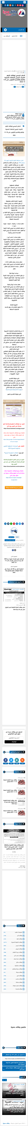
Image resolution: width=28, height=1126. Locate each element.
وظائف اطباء (13, 939)
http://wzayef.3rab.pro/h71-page (14, 390)
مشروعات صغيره (13, 932)
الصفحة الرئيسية (19, 71)
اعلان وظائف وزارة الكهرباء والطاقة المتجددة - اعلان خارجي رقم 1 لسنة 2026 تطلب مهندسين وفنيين (14, 847)
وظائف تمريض (13, 949)
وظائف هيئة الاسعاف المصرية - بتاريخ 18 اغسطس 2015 (14, 1111)
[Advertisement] (14, 55)
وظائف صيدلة (13, 972)
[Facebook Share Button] (22, 524)
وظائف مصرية (6, 1123)
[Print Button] (5, 524)
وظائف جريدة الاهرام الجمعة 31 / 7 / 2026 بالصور (10, 781)
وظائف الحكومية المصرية (11, 453)
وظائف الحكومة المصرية (9, 71)
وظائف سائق (13, 962)
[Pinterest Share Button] (17, 524)
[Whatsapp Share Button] (11, 524)
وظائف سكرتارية (13, 966)
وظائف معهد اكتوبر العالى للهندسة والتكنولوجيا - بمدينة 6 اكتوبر (14, 1093)
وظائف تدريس (20, 73)
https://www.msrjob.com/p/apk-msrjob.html (14, 479)
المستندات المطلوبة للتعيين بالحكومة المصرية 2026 (12, 447)
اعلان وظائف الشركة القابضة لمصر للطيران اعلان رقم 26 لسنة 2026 (15, 608)
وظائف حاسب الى (13, 956)
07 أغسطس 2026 (20, 605)
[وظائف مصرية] (14, 13)
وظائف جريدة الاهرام (13, 952)
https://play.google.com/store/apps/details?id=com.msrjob (14, 440)
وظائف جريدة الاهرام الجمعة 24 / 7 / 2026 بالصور (10, 811)
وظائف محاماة (13, 982)
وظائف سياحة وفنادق (13, 969)
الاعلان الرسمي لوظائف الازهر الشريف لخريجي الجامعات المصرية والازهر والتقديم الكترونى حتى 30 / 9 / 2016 (14, 117)
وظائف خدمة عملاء (13, 959)
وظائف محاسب (13, 979)
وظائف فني (13, 976)
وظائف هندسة (13, 989)
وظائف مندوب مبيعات (13, 986)
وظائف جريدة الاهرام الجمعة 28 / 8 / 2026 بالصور (10, 791)
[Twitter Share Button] (20, 524)
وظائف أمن (13, 936)
